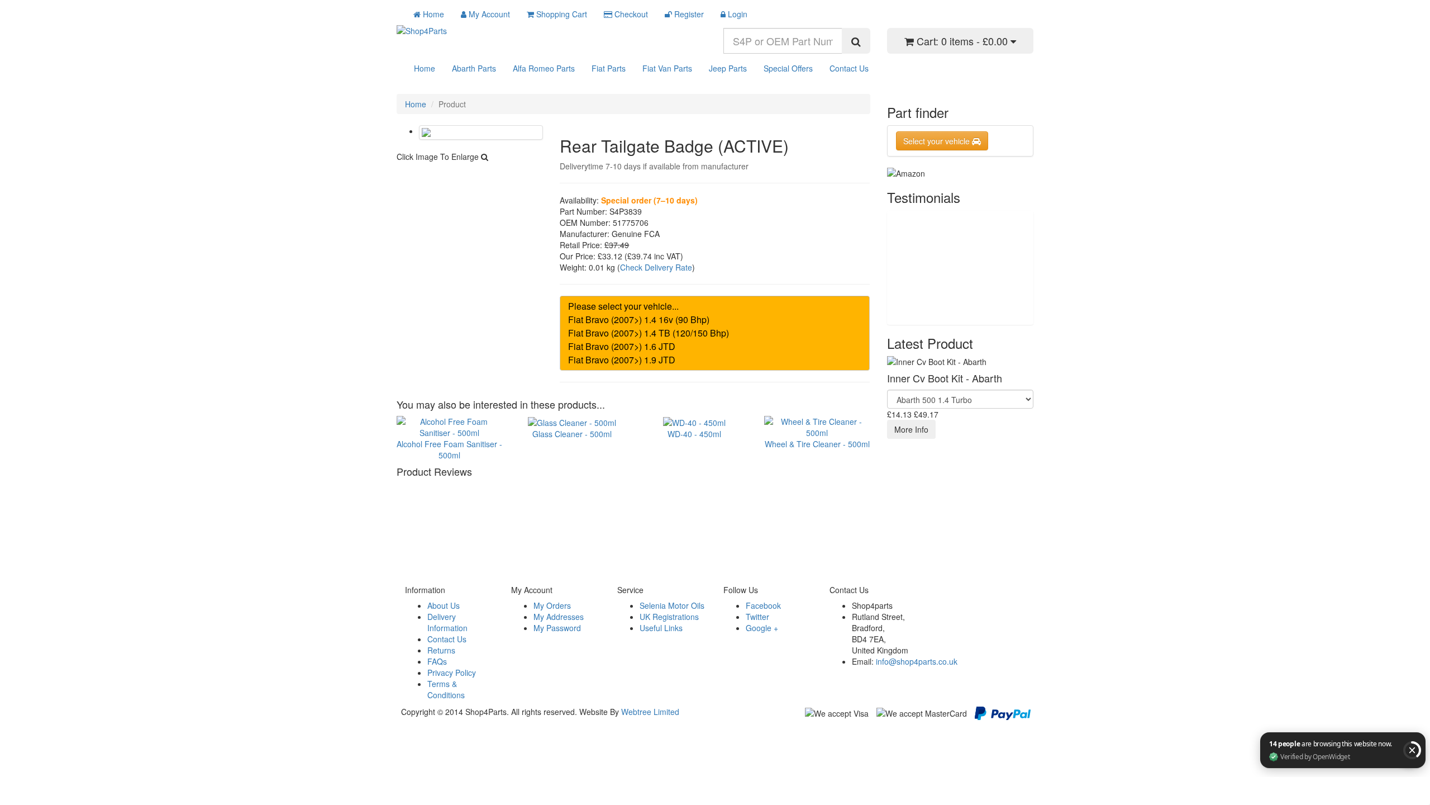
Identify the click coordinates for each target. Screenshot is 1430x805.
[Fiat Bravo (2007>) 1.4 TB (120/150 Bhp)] (714, 333)
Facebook (763, 605)
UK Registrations (669, 616)
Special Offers (788, 68)
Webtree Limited (650, 711)
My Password (557, 627)
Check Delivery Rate (656, 267)
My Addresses (558, 616)
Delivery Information (447, 622)
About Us (443, 605)
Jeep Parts (728, 68)
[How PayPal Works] (1003, 712)
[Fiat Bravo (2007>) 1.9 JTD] (714, 360)
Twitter (757, 616)
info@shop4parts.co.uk (916, 661)
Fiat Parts (609, 68)
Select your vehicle (937, 140)
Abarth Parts (474, 68)
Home (424, 68)
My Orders (552, 605)
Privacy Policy (451, 672)
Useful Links (661, 627)
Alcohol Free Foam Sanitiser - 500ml (449, 449)
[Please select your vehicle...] (714, 306)
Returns (441, 650)
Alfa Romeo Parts (544, 68)
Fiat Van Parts (667, 68)
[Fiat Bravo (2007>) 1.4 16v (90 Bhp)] (714, 319)
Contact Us (849, 68)
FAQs (437, 661)
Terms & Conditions (446, 689)
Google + (762, 627)
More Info (911, 429)
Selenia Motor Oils (672, 605)
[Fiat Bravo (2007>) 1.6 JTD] (714, 346)
